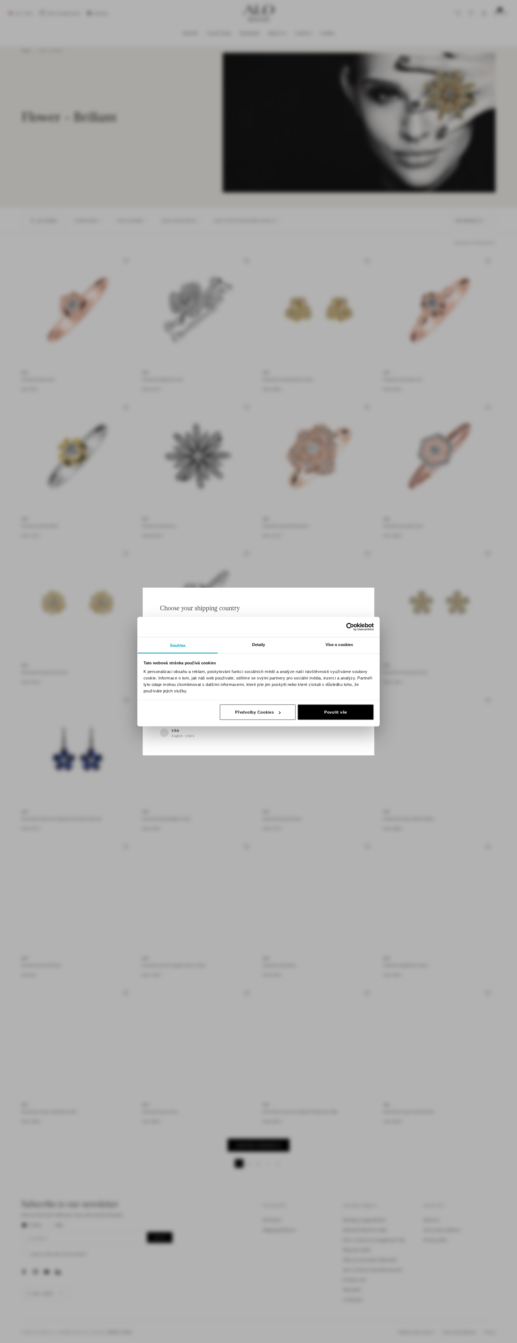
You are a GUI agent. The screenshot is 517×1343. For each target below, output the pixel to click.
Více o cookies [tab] (339, 644)
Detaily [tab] (258, 644)
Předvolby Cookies (254, 712)
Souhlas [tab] (178, 645)
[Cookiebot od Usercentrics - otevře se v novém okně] (350, 627)
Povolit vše (335, 712)
